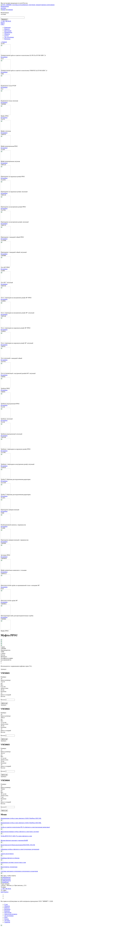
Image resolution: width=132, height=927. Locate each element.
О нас (6, 904)
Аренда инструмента (7, 853)
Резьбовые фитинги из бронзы (10, 858)
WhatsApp (7, 877)
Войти (3, 23)
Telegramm (7, 879)
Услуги (6, 35)
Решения (7, 911)
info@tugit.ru (4, 892)
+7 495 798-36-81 (6, 21)
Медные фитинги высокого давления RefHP (14, 840)
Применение (8, 32)
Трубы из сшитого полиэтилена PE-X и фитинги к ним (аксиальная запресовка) (25, 827)
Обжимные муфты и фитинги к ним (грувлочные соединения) (20, 849)
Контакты (7, 39)
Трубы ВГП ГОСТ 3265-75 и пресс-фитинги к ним (16, 836)
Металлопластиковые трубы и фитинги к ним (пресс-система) (20, 831)
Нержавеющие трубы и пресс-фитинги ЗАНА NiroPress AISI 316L (21, 818)
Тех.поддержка (8, 915)
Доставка (7, 920)
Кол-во (3, 699)
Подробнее (4, 57)
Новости (7, 29)
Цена (5, 917)
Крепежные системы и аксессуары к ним (13, 862)
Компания (7, 27)
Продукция (7, 30)
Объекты (7, 34)
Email (7, 882)
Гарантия (7, 922)
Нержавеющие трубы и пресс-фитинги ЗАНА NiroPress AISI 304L (21, 823)
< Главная (4, 42)
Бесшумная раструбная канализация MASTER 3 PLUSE (18, 845)
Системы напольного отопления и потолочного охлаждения (19, 871)
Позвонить (7, 880)
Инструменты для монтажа (9, 867)
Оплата (6, 919)
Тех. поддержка (9, 37)
